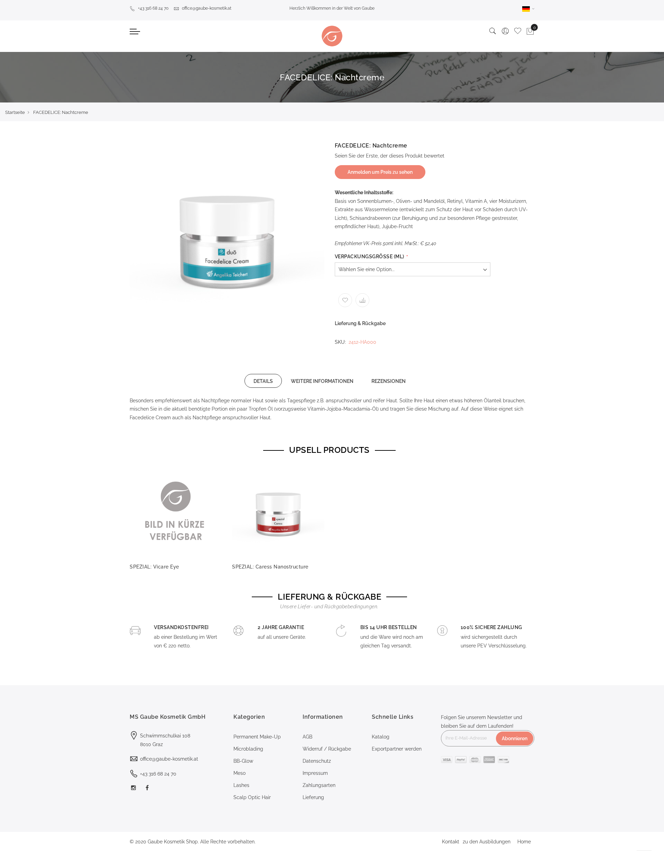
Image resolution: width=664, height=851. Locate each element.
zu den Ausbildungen (486, 841)
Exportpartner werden (397, 749)
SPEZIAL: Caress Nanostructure (270, 567)
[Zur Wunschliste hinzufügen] (345, 300)
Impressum (315, 773)
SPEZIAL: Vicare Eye (154, 567)
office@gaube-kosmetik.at (206, 8)
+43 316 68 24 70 (153, 8)
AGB (307, 737)
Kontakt (450, 841)
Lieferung (313, 797)
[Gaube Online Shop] (332, 36)
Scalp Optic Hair (252, 797)
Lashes (241, 785)
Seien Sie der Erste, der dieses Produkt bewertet (389, 156)
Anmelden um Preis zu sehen (380, 172)
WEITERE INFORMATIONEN (322, 381)
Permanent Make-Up (257, 737)
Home (524, 841)
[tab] (263, 381)
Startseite (15, 112)
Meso (239, 773)
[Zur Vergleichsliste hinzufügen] (362, 300)
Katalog (380, 737)
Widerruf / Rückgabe (327, 749)
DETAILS (263, 381)
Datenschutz (317, 761)
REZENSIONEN (388, 381)
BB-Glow (243, 761)
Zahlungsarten (319, 785)
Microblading (248, 749)
